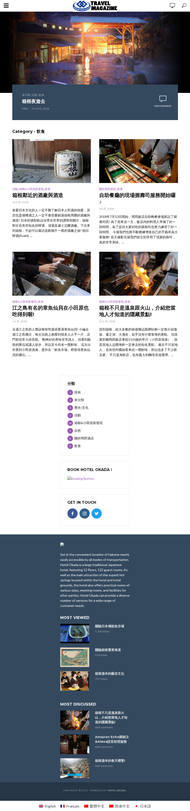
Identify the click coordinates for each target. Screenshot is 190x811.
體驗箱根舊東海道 (108, 650)
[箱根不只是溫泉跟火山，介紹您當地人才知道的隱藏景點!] (75, 720)
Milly (25, 108)
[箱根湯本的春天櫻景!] (75, 768)
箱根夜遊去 (33, 101)
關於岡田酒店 (107, 189)
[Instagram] (84, 513)
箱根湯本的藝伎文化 (109, 673)
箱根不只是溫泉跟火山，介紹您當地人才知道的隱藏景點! (137, 311)
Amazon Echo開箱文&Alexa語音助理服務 (112, 739)
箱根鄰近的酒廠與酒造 (37, 195)
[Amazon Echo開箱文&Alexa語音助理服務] (75, 744)
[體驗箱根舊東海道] (75, 657)
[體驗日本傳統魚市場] (75, 633)
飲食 (41, 95)
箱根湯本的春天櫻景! (110, 761)
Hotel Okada (117, 790)
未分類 (26, 95)
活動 (34, 95)
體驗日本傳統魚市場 (109, 626)
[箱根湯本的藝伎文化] (75, 681)
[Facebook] (72, 513)
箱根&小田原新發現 (31, 189)
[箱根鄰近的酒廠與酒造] (51, 161)
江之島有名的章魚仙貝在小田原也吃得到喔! (50, 311)
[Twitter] (97, 513)
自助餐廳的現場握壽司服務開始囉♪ (137, 198)
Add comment (162, 106)
